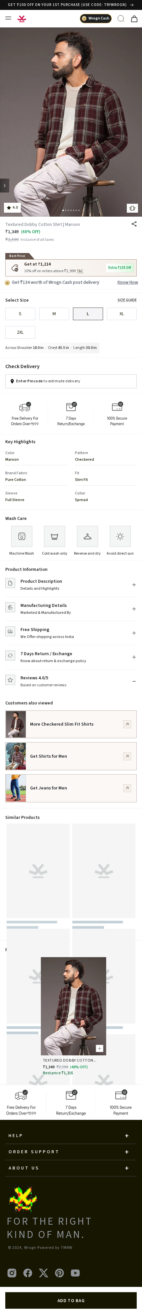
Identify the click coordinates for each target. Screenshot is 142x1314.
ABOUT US (24, 1168)
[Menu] (8, 18)
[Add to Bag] (99, 1047)
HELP (16, 1135)
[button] (63, 210)
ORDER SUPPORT (34, 1152)
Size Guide (127, 300)
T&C (80, 271)
